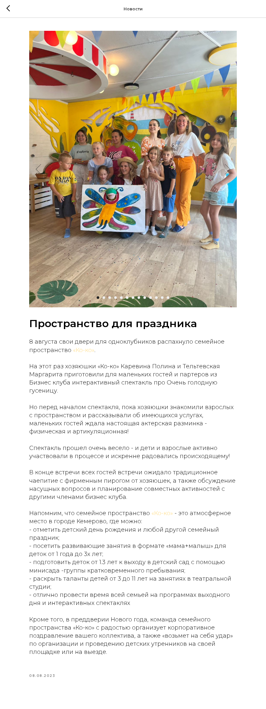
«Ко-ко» (83, 350)
